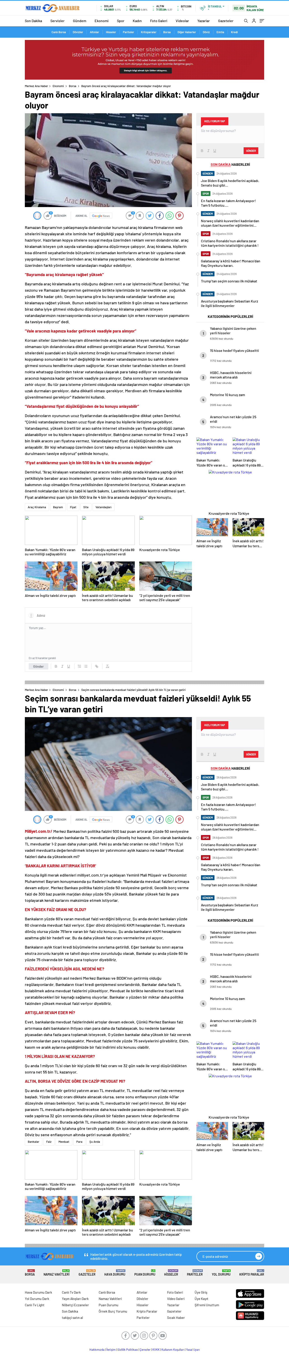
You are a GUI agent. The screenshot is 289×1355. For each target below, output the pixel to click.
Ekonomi (102, 20)
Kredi (234, 32)
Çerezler (145, 1349)
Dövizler (78, 32)
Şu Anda (94, 1141)
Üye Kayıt (201, 1299)
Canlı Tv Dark (71, 1292)
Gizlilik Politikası (127, 1349)
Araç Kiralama (37, 507)
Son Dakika (33, 20)
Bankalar (33, 1141)
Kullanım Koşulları (172, 1349)
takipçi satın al (72, 1318)
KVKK (156, 1349)
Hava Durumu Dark (38, 1292)
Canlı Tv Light (34, 1305)
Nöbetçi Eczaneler (75, 1305)
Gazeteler (225, 20)
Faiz (48, 1141)
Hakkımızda (97, 1349)
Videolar (182, 20)
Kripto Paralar (251, 1272)
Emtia (220, 32)
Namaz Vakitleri (57, 1272)
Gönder (38, 666)
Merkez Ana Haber (36, 86)
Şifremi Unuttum (207, 1305)
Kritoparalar (148, 32)
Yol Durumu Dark (37, 1299)
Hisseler (111, 32)
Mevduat (63, 1141)
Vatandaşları (104, 507)
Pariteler (128, 32)
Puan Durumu (144, 1272)
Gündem (79, 20)
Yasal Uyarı (193, 1349)
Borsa (167, 32)
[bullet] (86, 666)
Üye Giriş (201, 1292)
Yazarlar (203, 20)
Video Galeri (175, 1299)
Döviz (206, 32)
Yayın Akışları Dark (75, 1299)
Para (79, 1141)
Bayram (58, 507)
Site (86, 507)
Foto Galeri (158, 20)
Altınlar (94, 32)
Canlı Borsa (58, 32)
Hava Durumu (114, 1272)
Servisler (57, 20)
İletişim (111, 1349)
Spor (120, 20)
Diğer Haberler (186, 32)
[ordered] (79, 666)
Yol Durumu (221, 1272)
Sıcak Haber (176, 1318)
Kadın (137, 20)
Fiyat (73, 507)
